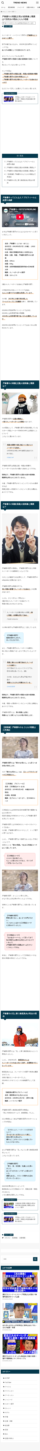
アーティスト (9, 1395)
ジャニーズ (8, 1400)
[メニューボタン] (37, 2)
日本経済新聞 (11, 686)
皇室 (6, 1429)
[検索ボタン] (2, 2)
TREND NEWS (20, 3)
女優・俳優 (8, 1421)
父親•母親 (22, 1238)
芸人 (6, 1434)
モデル (7, 1412)
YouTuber (8, 1382)
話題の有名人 (9, 1438)
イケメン (7, 1238)
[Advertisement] (20, 127)
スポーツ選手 (8, 26)
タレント (8, 1408)
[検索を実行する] (35, 1259)
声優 (6, 1417)
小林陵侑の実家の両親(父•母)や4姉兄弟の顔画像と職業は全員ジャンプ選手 (25, 1205)
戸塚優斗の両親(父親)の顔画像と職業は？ (21, 167)
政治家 (7, 1425)
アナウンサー (9, 1391)
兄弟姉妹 (14, 1238)
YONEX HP (10, 457)
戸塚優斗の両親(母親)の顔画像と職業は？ (21, 171)
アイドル (8, 1387)
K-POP (7, 1378)
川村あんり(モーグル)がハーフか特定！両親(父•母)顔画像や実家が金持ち (25, 99)
